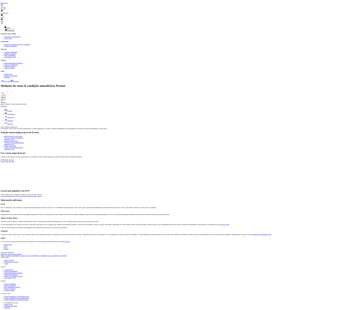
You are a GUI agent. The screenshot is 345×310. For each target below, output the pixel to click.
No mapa (4, 106)
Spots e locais (8, 38)
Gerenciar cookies (9, 68)
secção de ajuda (224, 224)
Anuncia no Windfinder (11, 65)
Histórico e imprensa (10, 54)
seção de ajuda (65, 241)
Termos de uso (8, 74)
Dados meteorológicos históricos (13, 63)
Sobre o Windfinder (9, 55)
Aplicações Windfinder (10, 52)
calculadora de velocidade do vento (261, 234)
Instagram (26, 298)
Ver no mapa (7, 81)
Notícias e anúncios (9, 66)
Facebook (15, 81)
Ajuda (8, 28)
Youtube (25, 300)
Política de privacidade (10, 76)
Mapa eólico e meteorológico (12, 37)
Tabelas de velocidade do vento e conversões (17, 44)
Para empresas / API (10, 57)
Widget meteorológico (10, 46)
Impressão (7, 77)
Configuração (10, 30)
